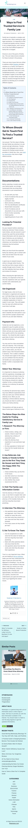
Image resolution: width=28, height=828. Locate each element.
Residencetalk (6, 698)
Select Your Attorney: (13, 102)
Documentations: (11, 95)
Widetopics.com (14, 823)
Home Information (14, 800)
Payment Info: (12, 100)
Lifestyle (14, 804)
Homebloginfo (6, 700)
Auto (14, 784)
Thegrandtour (6, 702)
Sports (14, 809)
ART (14, 781)
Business (14, 786)
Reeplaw (16, 64)
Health (14, 797)
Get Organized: (12, 99)
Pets (14, 807)
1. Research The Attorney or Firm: (16, 108)
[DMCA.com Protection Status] (14, 726)
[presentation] (14, 658)
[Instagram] (15, 613)
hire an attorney (18, 556)
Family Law (6, 618)
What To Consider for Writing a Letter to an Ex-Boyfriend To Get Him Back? (7, 631)
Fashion (14, 790)
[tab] (12, 683)
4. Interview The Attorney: (14, 119)
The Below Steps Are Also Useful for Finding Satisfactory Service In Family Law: (16, 105)
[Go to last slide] (4, 666)
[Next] (24, 666)
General (14, 795)
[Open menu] (24, 3)
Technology (14, 811)
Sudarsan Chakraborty (11, 33)
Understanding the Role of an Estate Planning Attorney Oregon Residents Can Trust (13, 766)
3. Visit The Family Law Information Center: (14, 116)
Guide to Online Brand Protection (21, 628)
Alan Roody (8, 674)
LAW (14, 19)
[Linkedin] (11, 613)
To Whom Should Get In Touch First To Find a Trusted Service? (13, 93)
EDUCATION (14, 788)
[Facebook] (13, 613)
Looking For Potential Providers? (16, 97)
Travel (14, 813)
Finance (14, 793)
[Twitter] (17, 613)
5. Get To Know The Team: (15, 120)
